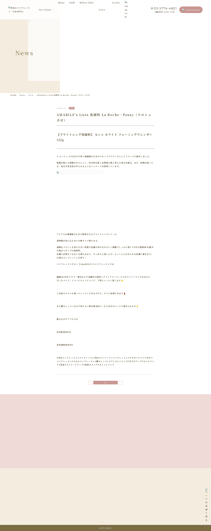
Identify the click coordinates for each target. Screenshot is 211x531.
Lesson (114, 506)
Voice (102, 9)
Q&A (113, 511)
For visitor (45, 9)
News (137, 521)
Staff (72, 2)
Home (114, 496)
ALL (106, 382)
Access (116, 2)
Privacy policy (142, 526)
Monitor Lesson (143, 506)
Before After (87, 2)
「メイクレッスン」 (57, 524)
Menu (61, 2)
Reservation (193, 10)
